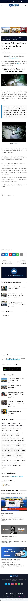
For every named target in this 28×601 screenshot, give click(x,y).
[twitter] (8, 1)
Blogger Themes (21, 596)
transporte (4, 430)
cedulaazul (10, 452)
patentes (20, 443)
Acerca (11, 593)
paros (3, 428)
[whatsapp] (13, 1)
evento (3, 460)
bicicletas (9, 443)
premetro (4, 465)
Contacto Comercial (19, 593)
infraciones (9, 460)
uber (20, 465)
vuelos (12, 435)
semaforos (10, 450)
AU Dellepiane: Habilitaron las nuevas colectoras (15, 386)
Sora (9, 596)
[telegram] (21, 1)
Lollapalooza (8, 455)
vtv (8, 435)
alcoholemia (13, 440)
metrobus (11, 448)
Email (16, 476)
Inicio (7, 593)
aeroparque (19, 455)
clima (14, 428)
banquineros (17, 445)
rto (3, 455)
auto (16, 448)
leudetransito (16, 460)
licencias (19, 428)
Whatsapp (11, 58)
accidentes (16, 430)
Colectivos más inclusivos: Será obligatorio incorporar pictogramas (17, 303)
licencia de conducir (6, 462)
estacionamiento (5, 440)
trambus (4, 450)
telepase (14, 443)
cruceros (17, 457)
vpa (24, 465)
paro (11, 433)
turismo (3, 435)
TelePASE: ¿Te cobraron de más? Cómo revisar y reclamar (16, 379)
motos (8, 445)
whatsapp (4, 467)
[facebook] (15, 1)
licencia (23, 460)
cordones (11, 457)
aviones (16, 433)
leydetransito (5, 438)
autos (19, 423)
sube (21, 433)
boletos (20, 448)
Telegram (17, 58)
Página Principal (6, 37)
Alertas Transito (18, 275)
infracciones (11, 425)
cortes (17, 425)
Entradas (6, 484)
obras (18, 438)
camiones (4, 452)
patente (16, 452)
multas (23, 445)
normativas (12, 438)
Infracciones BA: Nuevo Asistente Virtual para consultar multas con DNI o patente (16, 394)
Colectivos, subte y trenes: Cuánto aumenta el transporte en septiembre (16, 411)
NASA (14, 455)
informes (10, 249)
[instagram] (11, 1)
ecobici (22, 457)
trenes (9, 423)
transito (4, 423)
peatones (22, 452)
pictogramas (21, 462)
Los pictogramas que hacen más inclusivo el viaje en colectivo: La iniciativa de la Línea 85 (16, 295)
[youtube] (16, 584)
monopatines (17, 450)
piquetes (17, 435)
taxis (12, 445)
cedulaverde (5, 457)
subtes (21, 425)
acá (18, 63)
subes (9, 465)
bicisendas (4, 448)
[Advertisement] (14, 17)
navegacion (15, 462)
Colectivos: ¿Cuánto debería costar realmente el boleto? (16, 287)
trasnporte (15, 465)
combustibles (21, 440)
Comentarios (7, 485)
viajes (3, 445)
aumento (23, 450)
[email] (18, 1)
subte (3, 443)
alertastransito (5, 433)
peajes (22, 438)
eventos (10, 430)
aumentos (9, 428)
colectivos (12, 37)
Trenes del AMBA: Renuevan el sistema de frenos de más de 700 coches (16, 403)
